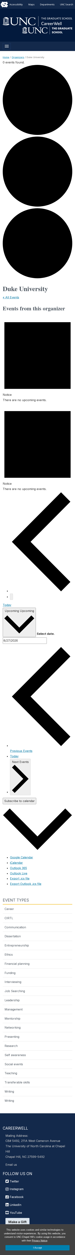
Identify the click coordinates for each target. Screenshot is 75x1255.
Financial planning (17, 964)
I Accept (37, 1247)
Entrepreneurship (17, 945)
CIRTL (9, 918)
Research (11, 1046)
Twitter (14, 1181)
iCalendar (16, 863)
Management (14, 1009)
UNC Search (66, 4)
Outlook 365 (18, 868)
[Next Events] (11, 597)
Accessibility (16, 4)
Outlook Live (18, 873)
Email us (11, 1164)
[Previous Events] (41, 591)
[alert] (37, 358)
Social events (14, 1064)
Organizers (18, 57)
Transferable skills (17, 1082)
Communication (15, 927)
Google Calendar (21, 857)
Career (9, 909)
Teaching (11, 1073)
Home (6, 57)
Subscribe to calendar (19, 801)
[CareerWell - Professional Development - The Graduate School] (37, 21)
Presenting (12, 1037)
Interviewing (13, 982)
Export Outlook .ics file (25, 884)
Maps (31, 4)
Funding (10, 973)
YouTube (15, 1212)
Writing (9, 1091)
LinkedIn (15, 1205)
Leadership (12, 1000)
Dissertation (13, 936)
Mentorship (12, 1018)
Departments (47, 4)
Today (7, 605)
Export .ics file (19, 878)
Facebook (16, 1197)
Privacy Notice (39, 1240)
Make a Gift (17, 1222)
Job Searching (15, 991)
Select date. (46, 634)
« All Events (11, 297)
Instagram (16, 1189)
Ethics (9, 954)
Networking (13, 1027)
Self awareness (15, 1055)
